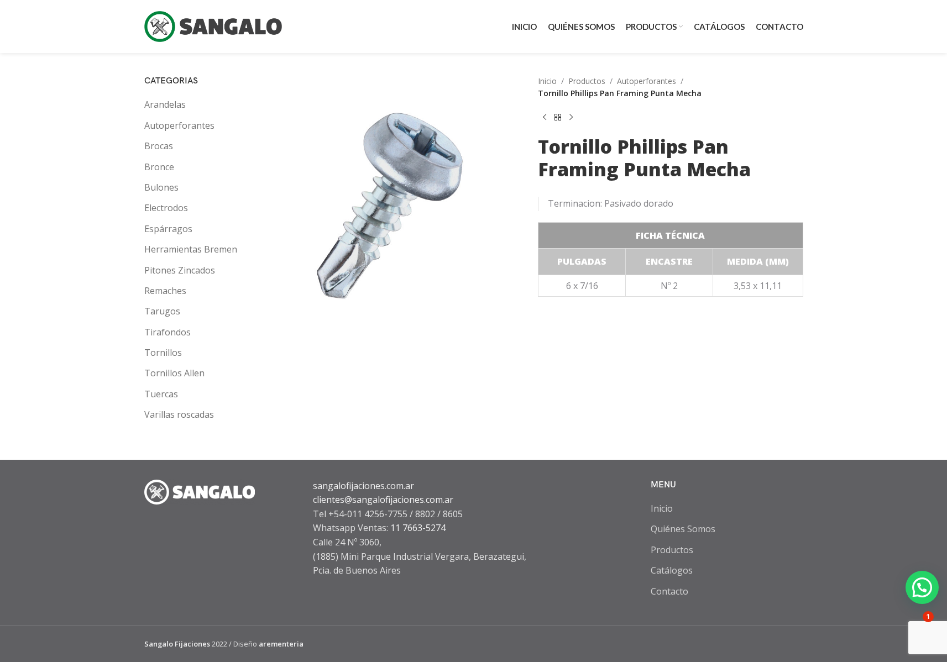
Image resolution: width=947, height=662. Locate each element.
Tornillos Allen (174, 373)
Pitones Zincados (179, 270)
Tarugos (162, 311)
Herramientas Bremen (190, 249)
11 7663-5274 (418, 528)
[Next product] (571, 117)
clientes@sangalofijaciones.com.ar (383, 499)
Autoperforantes (179, 125)
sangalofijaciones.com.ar (363, 486)
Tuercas (161, 394)
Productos (586, 81)
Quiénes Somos (683, 529)
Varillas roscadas (179, 414)
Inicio (547, 81)
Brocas (158, 146)
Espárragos (168, 229)
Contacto (669, 591)
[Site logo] (213, 25)
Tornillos (163, 352)
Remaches (165, 291)
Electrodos (166, 208)
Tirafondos (167, 332)
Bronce (159, 167)
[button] (922, 587)
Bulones (161, 187)
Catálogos (672, 570)
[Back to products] (557, 117)
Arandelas (165, 104)
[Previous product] (544, 117)
